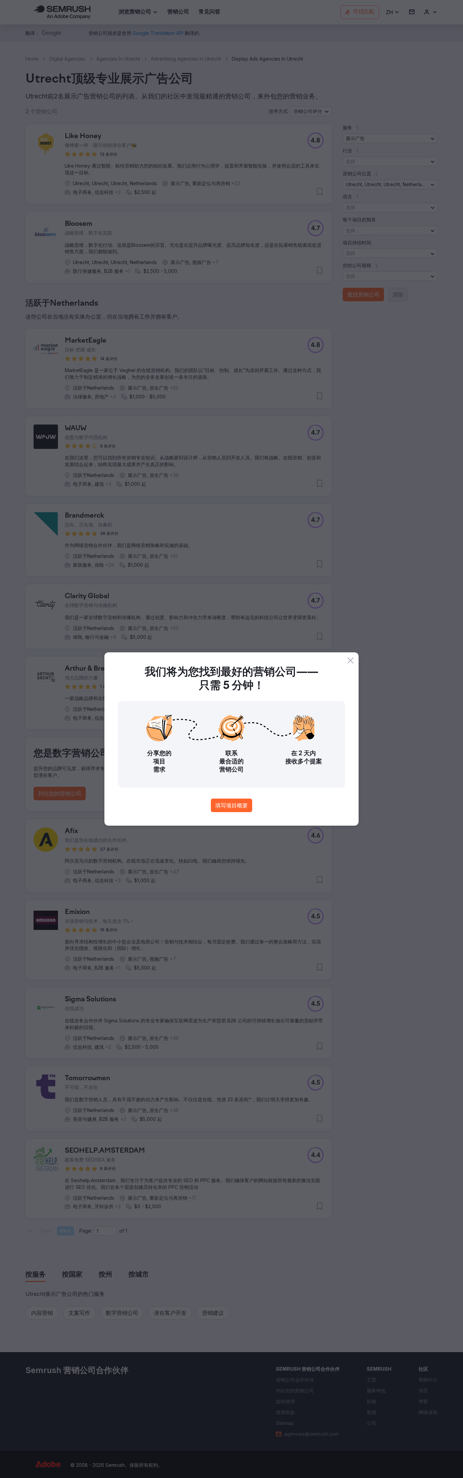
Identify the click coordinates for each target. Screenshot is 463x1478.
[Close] (350, 660)
